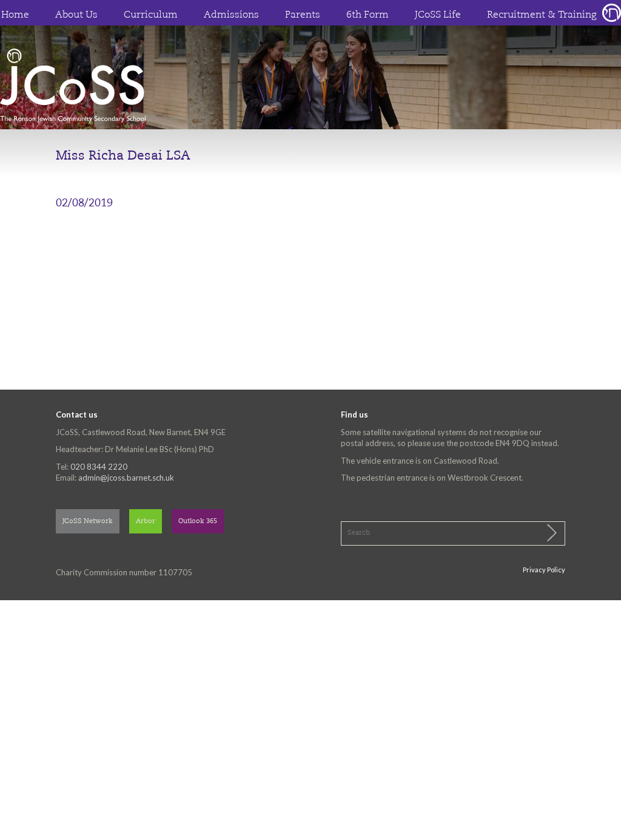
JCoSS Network (87, 521)
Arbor (145, 521)
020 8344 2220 (98, 467)
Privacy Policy (544, 570)
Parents (302, 15)
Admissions (231, 15)
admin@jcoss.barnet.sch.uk (126, 477)
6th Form (367, 15)
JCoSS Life (438, 15)
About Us (76, 15)
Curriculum (151, 15)
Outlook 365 (197, 521)
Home (15, 15)
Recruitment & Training (542, 15)
